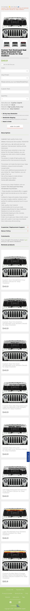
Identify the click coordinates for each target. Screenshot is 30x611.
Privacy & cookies (7, 593)
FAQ (26, 593)
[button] (6, 44)
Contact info (9, 589)
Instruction (16, 597)
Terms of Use (18, 593)
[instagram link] (19, 602)
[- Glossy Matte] (15, 78)
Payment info (20, 589)
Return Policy (6, 231)
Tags (23, 597)
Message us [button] (28, 457)
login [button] (26, 240)
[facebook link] (10, 602)
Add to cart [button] (15, 126)
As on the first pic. (9, 64)
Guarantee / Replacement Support (13, 227)
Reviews (7, 597)
